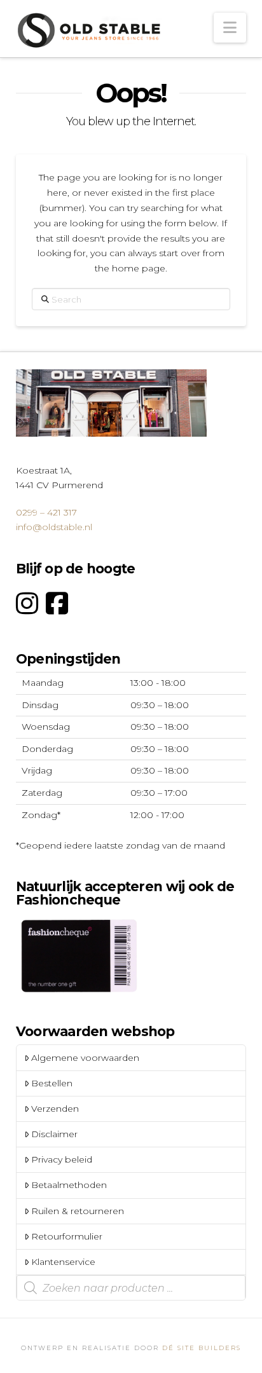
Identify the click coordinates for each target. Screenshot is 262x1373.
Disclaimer (54, 1134)
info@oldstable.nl (54, 527)
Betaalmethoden (69, 1185)
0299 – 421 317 (46, 512)
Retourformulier (66, 1236)
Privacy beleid (61, 1159)
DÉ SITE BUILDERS (201, 1348)
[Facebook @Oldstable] (57, 603)
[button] (230, 28)
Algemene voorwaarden (85, 1057)
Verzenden (55, 1108)
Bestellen (51, 1083)
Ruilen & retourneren (77, 1211)
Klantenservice (63, 1261)
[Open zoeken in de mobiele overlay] (131, 1288)
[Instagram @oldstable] (27, 603)
